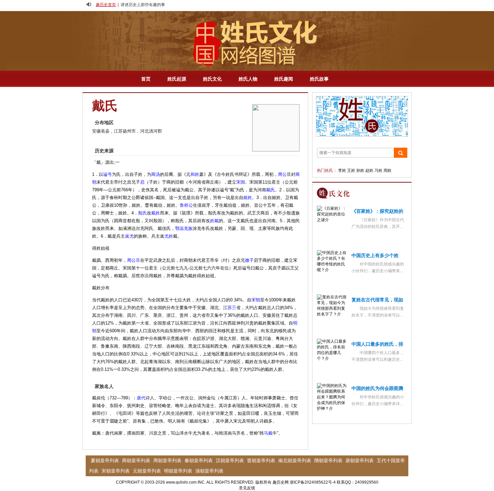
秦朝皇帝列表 (198, 460)
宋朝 (255, 299)
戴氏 (270, 189)
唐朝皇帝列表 (359, 460)
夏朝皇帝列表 (105, 460)
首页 (146, 79)
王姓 (351, 170)
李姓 (342, 170)
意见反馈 (247, 488)
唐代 (141, 397)
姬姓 (247, 197)
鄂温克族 (184, 228)
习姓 (378, 170)
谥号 (107, 174)
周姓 (387, 170)
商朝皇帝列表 (136, 460)
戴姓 (155, 212)
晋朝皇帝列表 (261, 460)
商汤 (155, 174)
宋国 (240, 182)
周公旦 (133, 260)
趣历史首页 (106, 4)
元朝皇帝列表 (147, 471)
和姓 (195, 174)
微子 (249, 260)
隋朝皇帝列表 (328, 460)
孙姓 (360, 170)
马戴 (268, 433)
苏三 (232, 307)
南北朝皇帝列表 (294, 460)
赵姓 (369, 170)
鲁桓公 (186, 205)
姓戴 (214, 220)
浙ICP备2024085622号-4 (313, 482)
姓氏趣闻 (283, 79)
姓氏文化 (212, 79)
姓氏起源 (176, 79)
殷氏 (142, 212)
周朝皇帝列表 (167, 460)
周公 (282, 174)
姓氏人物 (248, 79)
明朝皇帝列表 (178, 471)
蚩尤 (129, 236)
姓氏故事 (319, 79)
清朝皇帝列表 (209, 471)
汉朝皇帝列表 (230, 460)
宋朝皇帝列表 (115, 471)
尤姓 (168, 236)
